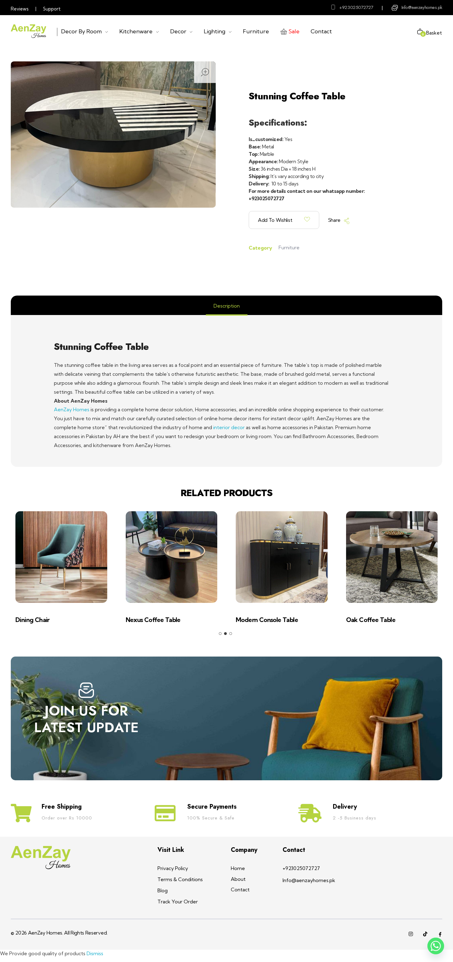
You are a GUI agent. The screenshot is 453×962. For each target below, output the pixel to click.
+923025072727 (356, 7)
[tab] (226, 305)
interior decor (229, 427)
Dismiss (95, 953)
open (205, 72)
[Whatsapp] (435, 946)
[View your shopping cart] (417, 32)
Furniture (289, 247)
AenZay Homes (71, 409)
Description (227, 306)
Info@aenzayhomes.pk (422, 7)
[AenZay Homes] (28, 31)
